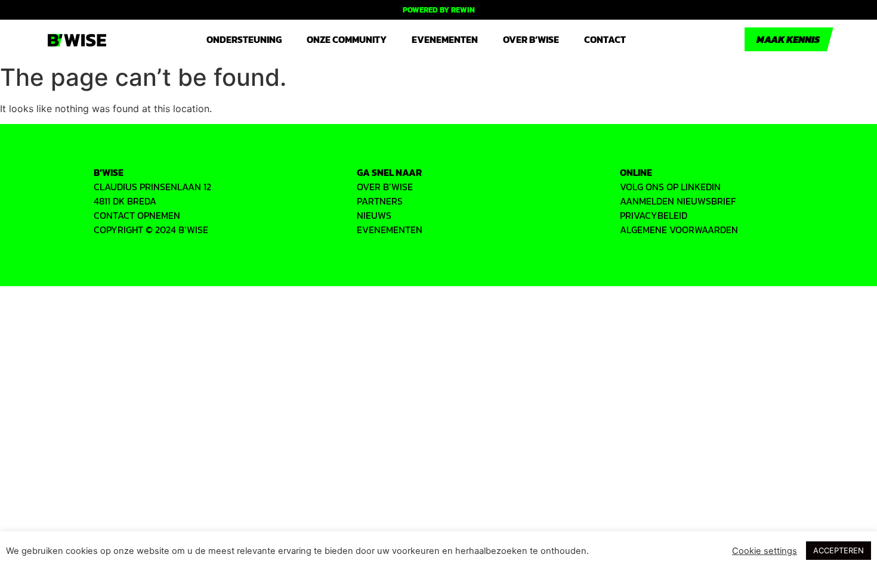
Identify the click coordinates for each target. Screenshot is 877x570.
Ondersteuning (244, 39)
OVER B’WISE (385, 186)
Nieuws (374, 215)
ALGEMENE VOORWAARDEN (679, 229)
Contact (605, 39)
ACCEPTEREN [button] (838, 550)
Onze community (347, 39)
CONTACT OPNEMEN (137, 215)
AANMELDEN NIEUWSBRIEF (678, 201)
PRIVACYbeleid (653, 215)
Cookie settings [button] (764, 551)
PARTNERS (380, 201)
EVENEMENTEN (389, 229)
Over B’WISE (531, 39)
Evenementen (445, 39)
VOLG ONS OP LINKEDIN (670, 186)
